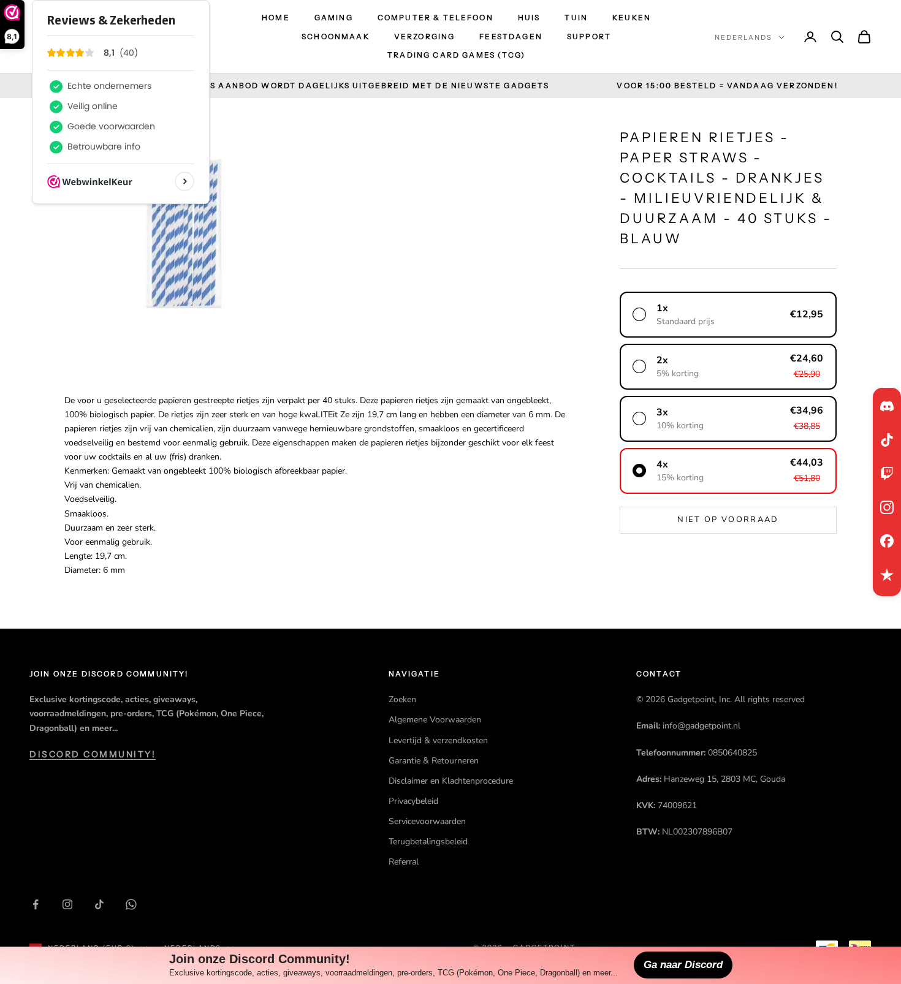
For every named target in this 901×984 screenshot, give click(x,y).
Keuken (631, 17)
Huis (529, 17)
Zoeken (402, 699)
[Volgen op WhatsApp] (131, 904)
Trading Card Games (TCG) (456, 54)
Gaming (333, 17)
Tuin (576, 17)
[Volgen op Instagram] (67, 904)
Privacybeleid (413, 801)
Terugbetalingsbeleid (428, 841)
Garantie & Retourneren (434, 760)
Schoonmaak (336, 36)
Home (276, 17)
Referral (404, 862)
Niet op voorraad (727, 520)
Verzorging (424, 36)
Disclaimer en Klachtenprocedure (451, 781)
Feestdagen (510, 36)
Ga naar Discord (683, 965)
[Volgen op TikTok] (99, 904)
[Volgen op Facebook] (35, 904)
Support (589, 36)
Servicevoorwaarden (427, 821)
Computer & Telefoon (435, 17)
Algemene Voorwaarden (435, 719)
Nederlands (743, 37)
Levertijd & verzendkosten (438, 740)
